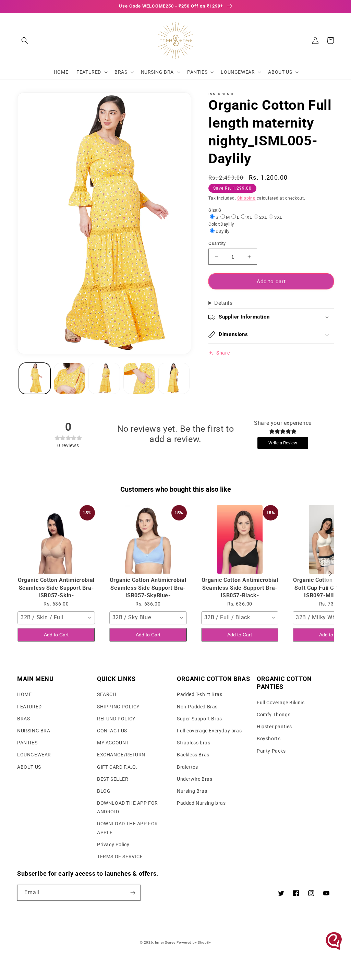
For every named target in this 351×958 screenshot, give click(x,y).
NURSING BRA (33, 730)
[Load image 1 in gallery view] (34, 378)
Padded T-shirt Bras (199, 694)
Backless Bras (193, 754)
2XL (263, 217)
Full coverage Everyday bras (209, 730)
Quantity (217, 243)
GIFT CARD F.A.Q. (117, 767)
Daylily (222, 231)
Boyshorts (268, 738)
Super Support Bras (199, 718)
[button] (24, 40)
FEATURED (29, 706)
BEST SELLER (113, 779)
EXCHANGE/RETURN (121, 754)
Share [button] (223, 353)
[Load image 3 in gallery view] (104, 378)
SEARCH (107, 694)
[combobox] (56, 617)
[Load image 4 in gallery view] (139, 378)
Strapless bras (193, 742)
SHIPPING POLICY (118, 706)
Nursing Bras (192, 791)
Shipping (246, 198)
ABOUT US (29, 767)
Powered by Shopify (194, 942)
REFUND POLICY (116, 718)
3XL (278, 217)
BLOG (103, 791)
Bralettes (187, 767)
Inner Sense (165, 942)
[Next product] (330, 573)
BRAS (23, 718)
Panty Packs (271, 751)
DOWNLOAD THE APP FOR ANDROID (127, 807)
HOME (24, 694)
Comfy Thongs (273, 714)
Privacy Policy (113, 844)
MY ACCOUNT (113, 742)
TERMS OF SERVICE (120, 856)
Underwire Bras (194, 779)
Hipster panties (274, 726)
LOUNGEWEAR (34, 754)
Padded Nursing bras (201, 803)
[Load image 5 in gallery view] (174, 378)
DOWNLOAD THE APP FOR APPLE (127, 828)
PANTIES (27, 742)
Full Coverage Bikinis (281, 702)
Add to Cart (56, 634)
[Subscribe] (132, 893)
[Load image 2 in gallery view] (69, 378)
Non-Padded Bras (197, 706)
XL (249, 217)
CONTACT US (112, 730)
